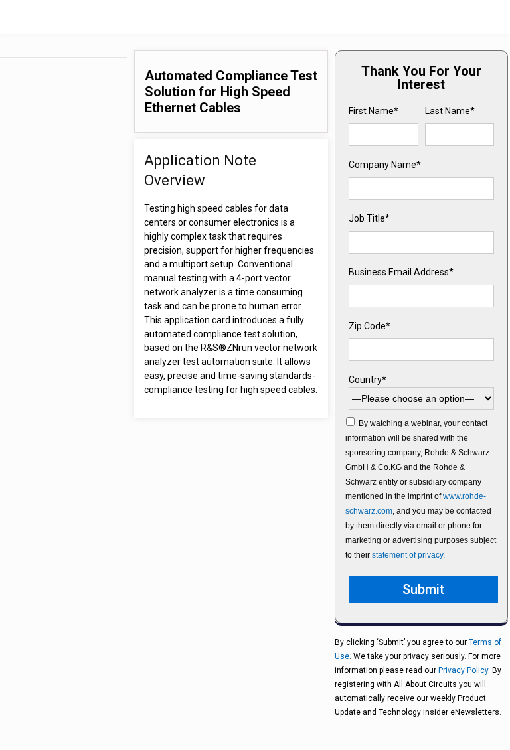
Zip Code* (369, 326)
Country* (367, 379)
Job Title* (369, 218)
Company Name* (385, 164)
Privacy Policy (463, 670)
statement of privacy (407, 555)
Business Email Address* (401, 272)
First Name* (373, 111)
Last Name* (450, 111)
